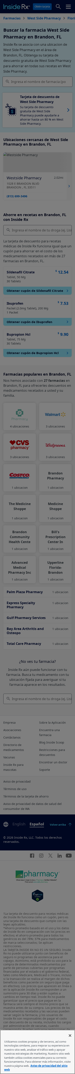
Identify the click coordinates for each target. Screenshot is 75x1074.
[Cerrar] (70, 1035)
